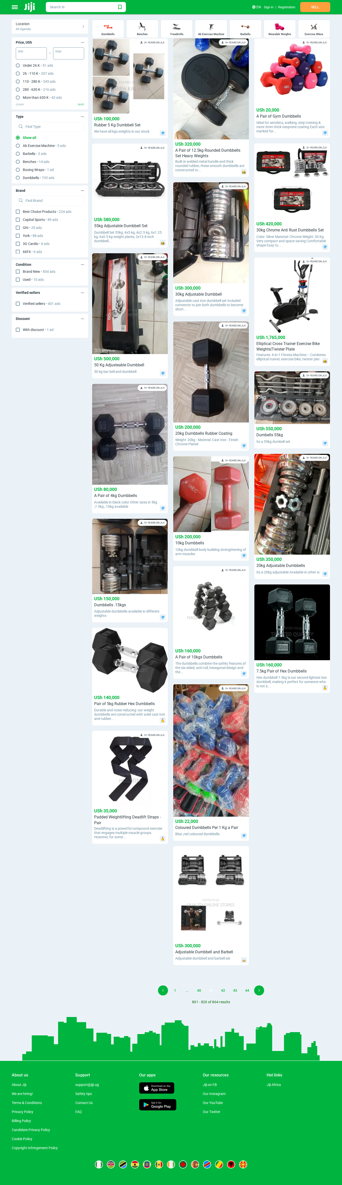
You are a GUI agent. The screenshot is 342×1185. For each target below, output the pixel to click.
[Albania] (231, 1164)
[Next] (259, 990)
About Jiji (19, 1085)
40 (199, 990)
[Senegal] (159, 1164)
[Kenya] (111, 1164)
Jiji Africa (274, 1085)
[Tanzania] (123, 1164)
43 (235, 990)
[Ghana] (135, 1164)
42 (223, 990)
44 (247, 990)
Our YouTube (213, 1103)
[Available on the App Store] (156, 1088)
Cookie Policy (22, 1139)
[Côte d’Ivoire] (171, 1164)
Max (58, 51)
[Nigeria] (99, 1164)
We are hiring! (22, 1094)
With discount (38, 329)
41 (211, 990)
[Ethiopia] (147, 1164)
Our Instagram (214, 1094)
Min (20, 51)
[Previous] (163, 990)
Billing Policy (21, 1121)
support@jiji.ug (87, 1085)
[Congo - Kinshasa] (207, 1164)
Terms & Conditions (27, 1103)
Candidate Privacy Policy (31, 1130)
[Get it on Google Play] (157, 1105)
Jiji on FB (210, 1085)
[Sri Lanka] (195, 1164)
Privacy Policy (22, 1112)
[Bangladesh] (183, 1164)
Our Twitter (211, 1112)
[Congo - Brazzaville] (219, 1164)
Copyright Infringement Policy (35, 1148)
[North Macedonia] (243, 1164)
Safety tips (83, 1094)
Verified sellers (41, 303)
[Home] (30, 7)
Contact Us (84, 1103)
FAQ (78, 1112)
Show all (29, 137)
